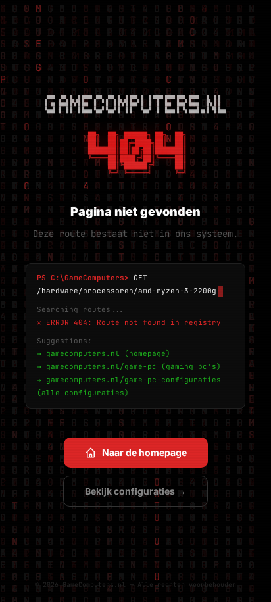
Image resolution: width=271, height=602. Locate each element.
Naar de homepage (144, 452)
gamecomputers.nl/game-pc (101, 366)
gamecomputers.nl (83, 353)
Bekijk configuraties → (135, 491)
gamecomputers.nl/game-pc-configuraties (133, 379)
